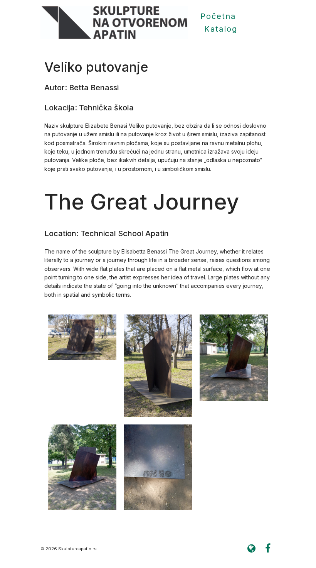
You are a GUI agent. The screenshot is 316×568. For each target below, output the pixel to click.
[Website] (251, 548)
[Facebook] (268, 548)
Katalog (220, 29)
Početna (218, 16)
